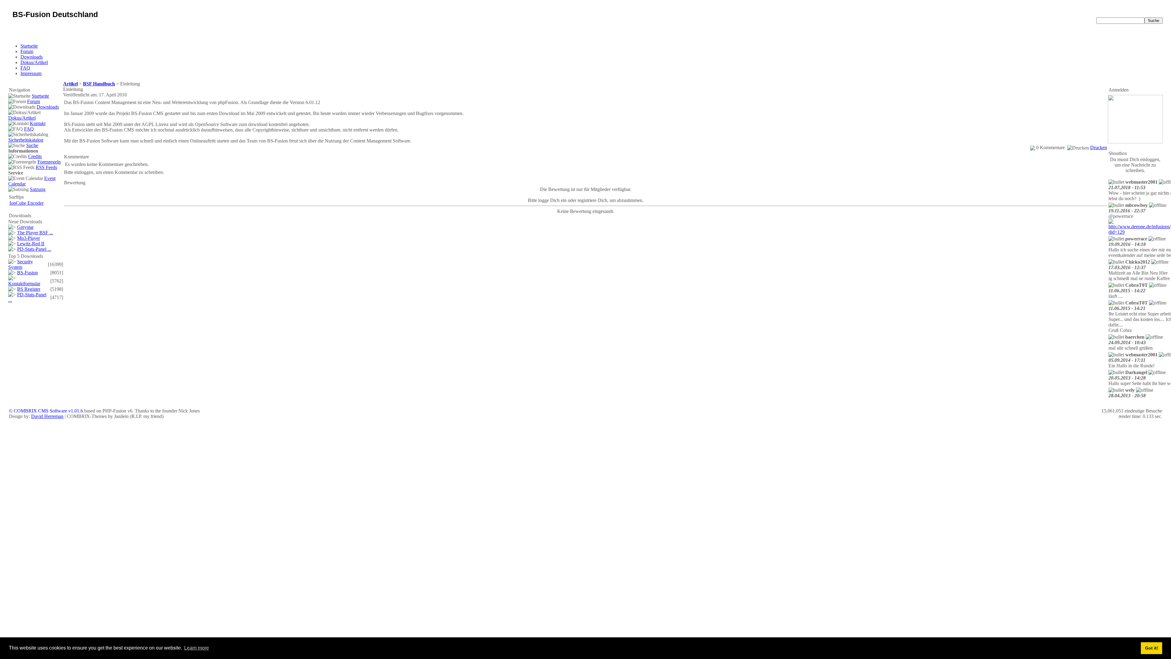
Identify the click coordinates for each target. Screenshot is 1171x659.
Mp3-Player (28, 238)
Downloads (31, 56)
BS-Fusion (27, 272)
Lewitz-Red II (30, 243)
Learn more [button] (196, 647)
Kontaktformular (24, 283)
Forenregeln (49, 161)
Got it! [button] (1151, 648)
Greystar (25, 227)
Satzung (37, 189)
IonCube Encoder (26, 203)
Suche (32, 145)
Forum (26, 51)
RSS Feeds (46, 167)
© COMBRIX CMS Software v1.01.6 (46, 410)
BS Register (28, 289)
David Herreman (47, 416)
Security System (20, 264)
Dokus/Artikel (34, 62)
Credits (35, 156)
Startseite (29, 46)
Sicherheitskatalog (25, 139)
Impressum (30, 73)
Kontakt (37, 123)
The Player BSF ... (35, 232)
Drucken (1098, 147)
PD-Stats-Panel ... (34, 249)
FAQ (25, 67)
